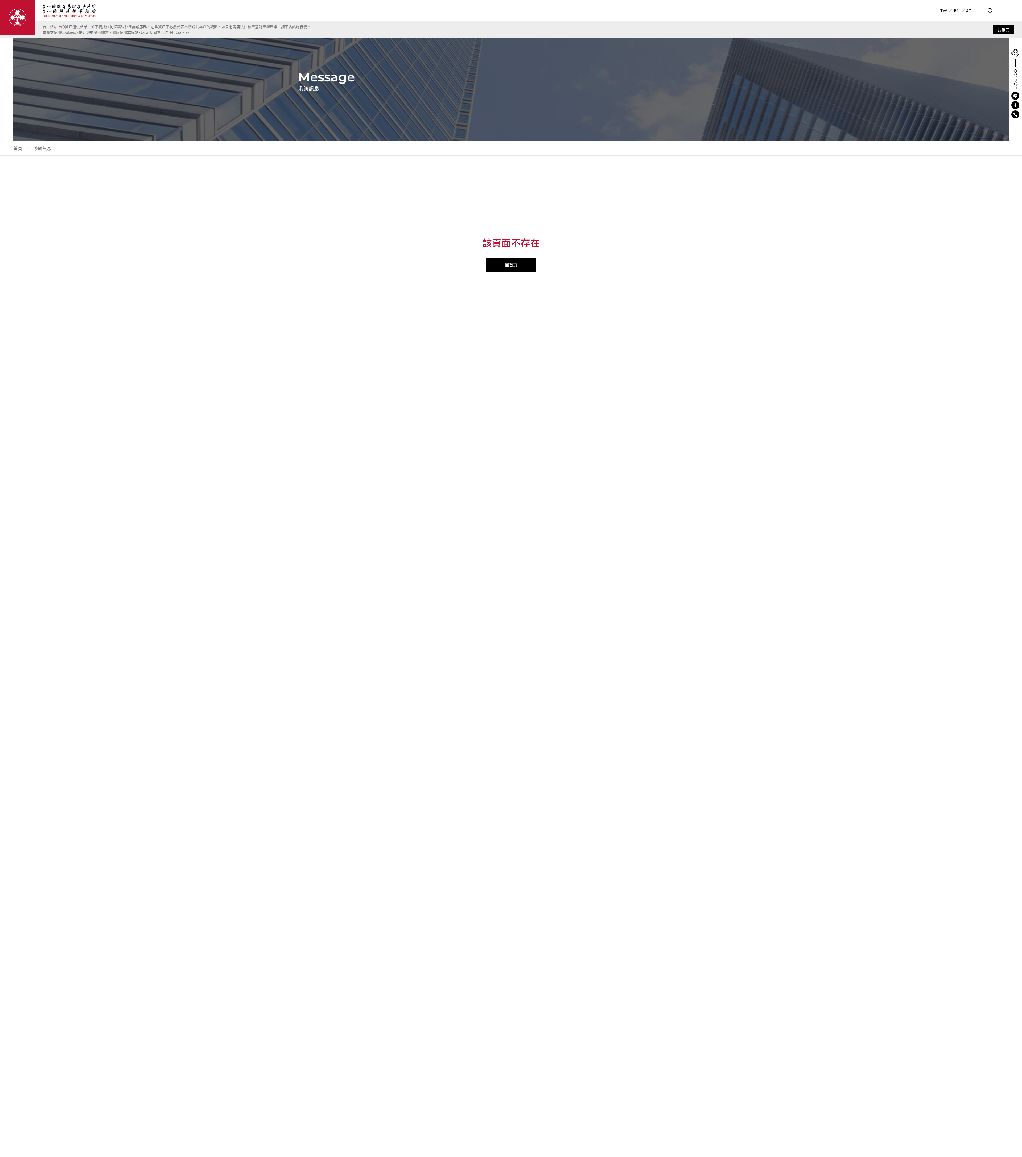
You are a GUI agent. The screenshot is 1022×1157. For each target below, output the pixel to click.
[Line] (1015, 96)
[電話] (1015, 114)
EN (957, 10)
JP (968, 10)
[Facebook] (1015, 105)
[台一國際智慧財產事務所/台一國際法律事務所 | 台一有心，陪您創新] (17, 17)
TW (943, 10)
